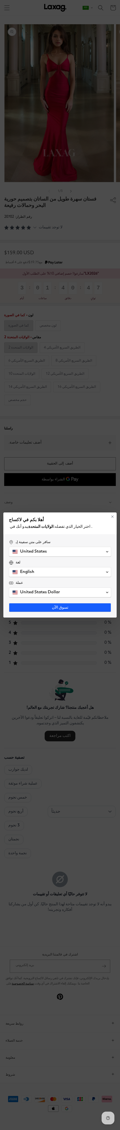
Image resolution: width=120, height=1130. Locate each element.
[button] (60, 552)
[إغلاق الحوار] (112, 517)
